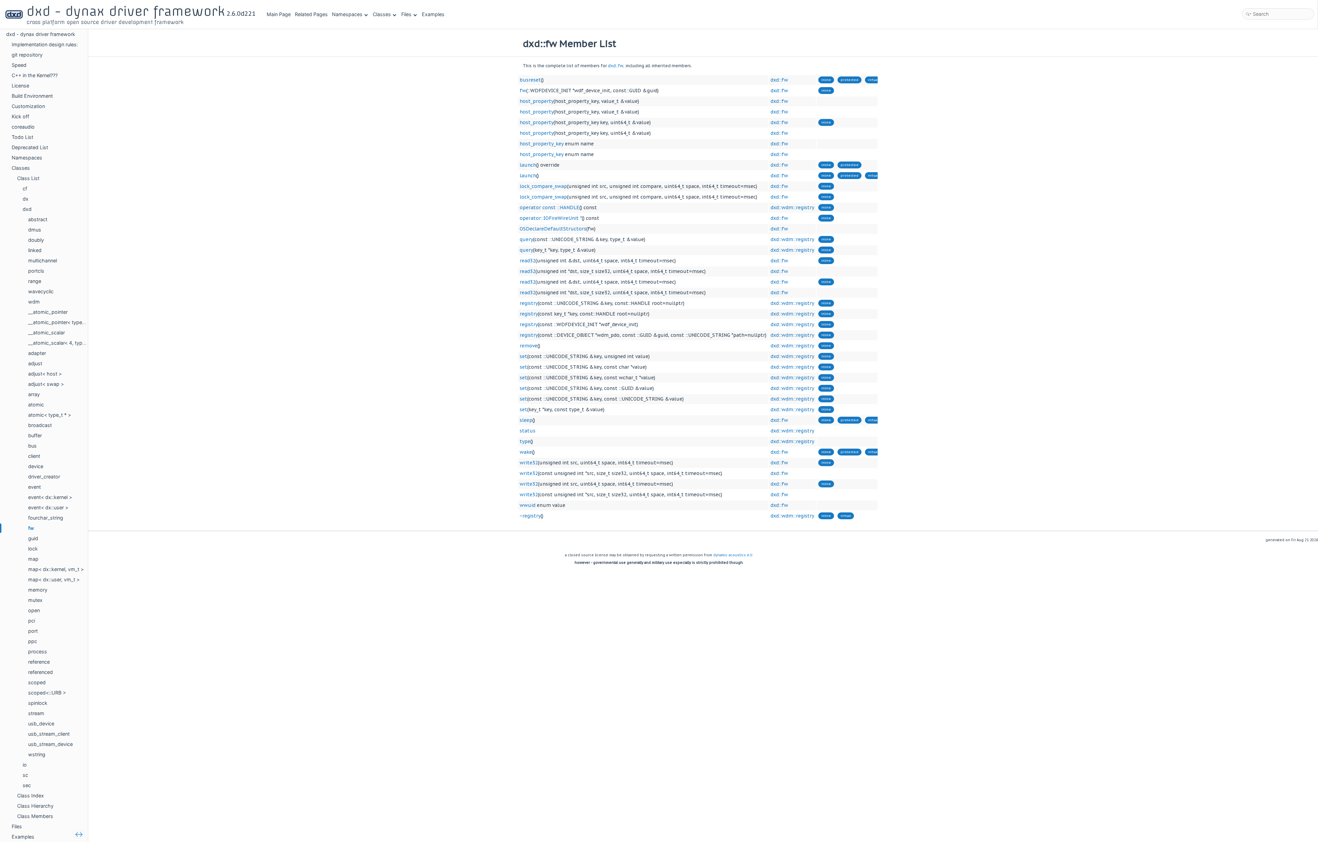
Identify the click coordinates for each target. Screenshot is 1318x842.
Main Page (279, 14)
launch (528, 165)
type (525, 441)
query (526, 239)
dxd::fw (615, 65)
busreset (530, 80)
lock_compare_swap (543, 186)
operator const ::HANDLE (549, 207)
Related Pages (311, 14)
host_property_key (542, 144)
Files (406, 14)
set (523, 356)
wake (526, 452)
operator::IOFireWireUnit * (551, 218)
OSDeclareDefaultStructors (553, 229)
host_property (537, 101)
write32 (529, 463)
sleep (526, 420)
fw (523, 90)
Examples (433, 14)
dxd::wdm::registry (792, 207)
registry (529, 303)
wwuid (527, 505)
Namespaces (347, 14)
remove (528, 346)
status (527, 431)
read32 (527, 261)
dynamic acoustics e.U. (733, 555)
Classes (382, 14)
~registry (530, 516)
